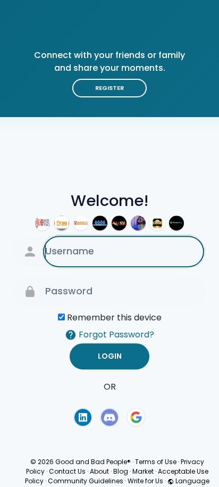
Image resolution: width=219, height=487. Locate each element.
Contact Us (67, 471)
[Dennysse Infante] (138, 223)
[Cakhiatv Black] (80, 223)
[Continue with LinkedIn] (82, 417)
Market (143, 471)
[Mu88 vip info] (119, 223)
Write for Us (145, 480)
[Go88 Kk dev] (157, 223)
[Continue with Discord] (109, 417)
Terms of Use (155, 461)
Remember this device (114, 317)
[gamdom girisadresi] (176, 223)
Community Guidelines (85, 480)
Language (191, 480)
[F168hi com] (61, 223)
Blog (120, 471)
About (99, 471)
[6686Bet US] (99, 223)
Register (109, 88)
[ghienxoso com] (42, 223)
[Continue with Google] (136, 417)
